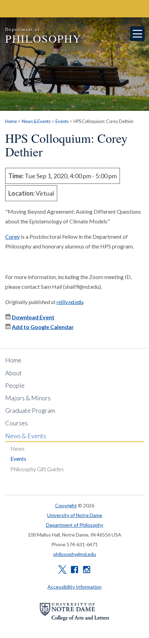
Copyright (66, 505)
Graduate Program (30, 410)
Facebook (74, 569)
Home (11, 121)
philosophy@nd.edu (74, 554)
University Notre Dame (57, 8)
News (17, 448)
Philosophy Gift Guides (37, 469)
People (15, 385)
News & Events (36, 121)
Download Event (33, 317)
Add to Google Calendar (43, 327)
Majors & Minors (28, 398)
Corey (12, 236)
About (13, 373)
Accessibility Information (74, 587)
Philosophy (43, 36)
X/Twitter (62, 569)
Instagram (86, 569)
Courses (16, 423)
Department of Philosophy (74, 525)
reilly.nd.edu (69, 301)
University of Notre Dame (74, 515)
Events (62, 121)
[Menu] (137, 33)
